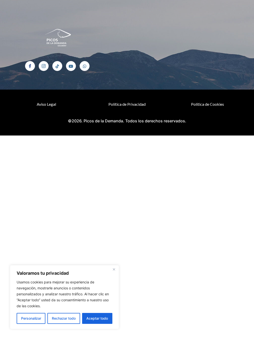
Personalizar (31, 318)
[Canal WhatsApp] (85, 66)
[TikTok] (57, 66)
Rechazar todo (64, 318)
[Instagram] (44, 66)
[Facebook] (30, 66)
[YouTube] (71, 66)
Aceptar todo (97, 318)
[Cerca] (114, 269)
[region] (64, 297)
